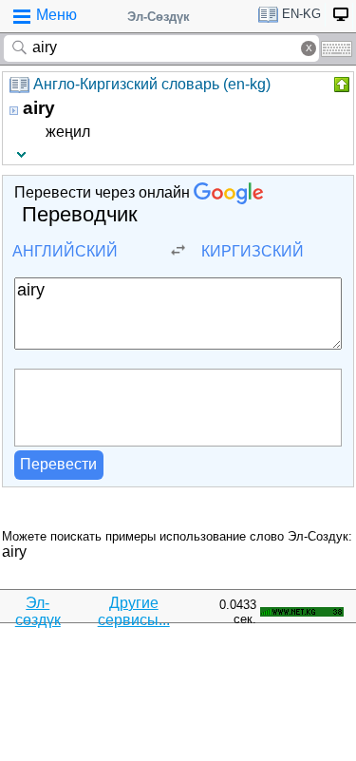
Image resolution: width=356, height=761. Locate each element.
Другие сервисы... (134, 611)
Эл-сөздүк (38, 611)
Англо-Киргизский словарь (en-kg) (152, 84)
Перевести (58, 464)
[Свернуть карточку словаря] (339, 84)
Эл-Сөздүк (158, 17)
